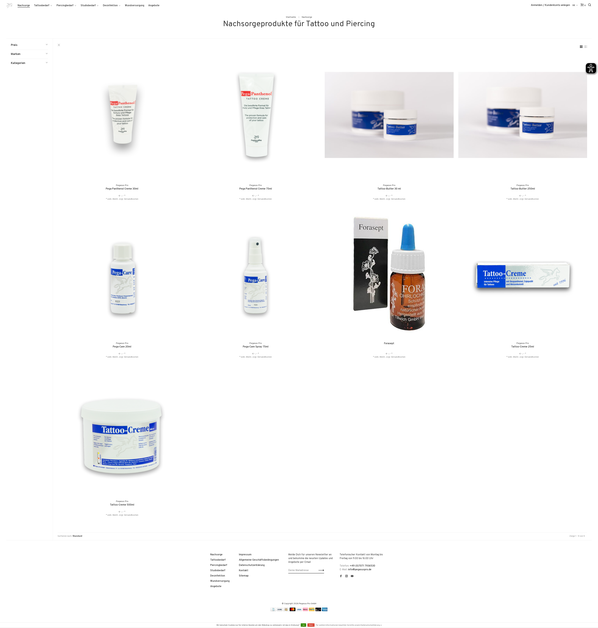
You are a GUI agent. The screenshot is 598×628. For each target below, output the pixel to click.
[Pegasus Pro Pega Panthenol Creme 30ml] (122, 116)
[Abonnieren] (320, 570)
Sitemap (244, 575)
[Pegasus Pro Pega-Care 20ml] (122, 274)
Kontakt (243, 570)
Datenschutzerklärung (252, 565)
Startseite (291, 17)
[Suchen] (590, 5)
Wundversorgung (134, 5)
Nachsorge (24, 5)
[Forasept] (389, 274)
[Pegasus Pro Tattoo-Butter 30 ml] (389, 116)
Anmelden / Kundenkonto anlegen (550, 5)
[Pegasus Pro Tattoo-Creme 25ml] (522, 274)
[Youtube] (352, 576)
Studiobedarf (88, 5)
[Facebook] (341, 576)
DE (573, 5)
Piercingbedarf (65, 5)
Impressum (245, 554)
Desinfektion (110, 5)
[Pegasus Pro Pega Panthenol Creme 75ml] (255, 116)
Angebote (153, 5)
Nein (311, 625)
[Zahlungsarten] (273, 610)
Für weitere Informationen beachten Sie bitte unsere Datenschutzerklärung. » (349, 625)
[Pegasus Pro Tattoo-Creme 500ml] (122, 432)
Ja (303, 625)
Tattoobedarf (41, 5)
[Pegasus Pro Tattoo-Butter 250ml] (522, 116)
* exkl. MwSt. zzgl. (115, 199)
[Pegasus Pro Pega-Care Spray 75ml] (255, 274)
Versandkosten (131, 199)
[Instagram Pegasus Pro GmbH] (346, 576)
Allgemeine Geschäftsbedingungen (259, 560)
